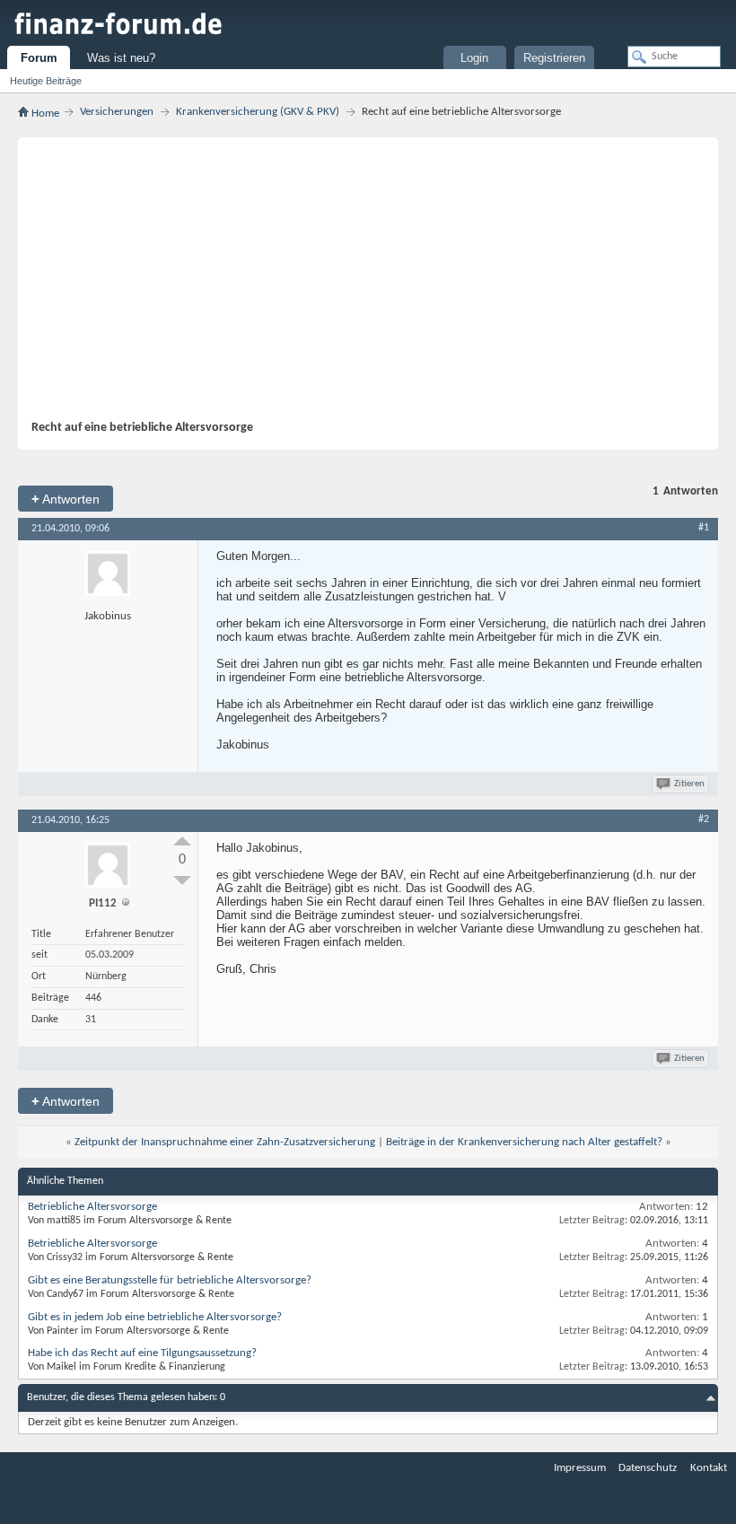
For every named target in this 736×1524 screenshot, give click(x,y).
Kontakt (708, 1468)
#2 (703, 819)
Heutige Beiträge (46, 80)
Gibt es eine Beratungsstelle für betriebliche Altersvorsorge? (169, 1280)
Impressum (580, 1468)
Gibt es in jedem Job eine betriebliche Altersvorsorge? (155, 1317)
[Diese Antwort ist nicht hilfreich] (182, 880)
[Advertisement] (381, 285)
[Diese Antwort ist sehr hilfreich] (182, 841)
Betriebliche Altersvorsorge (92, 1207)
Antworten (65, 498)
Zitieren (689, 784)
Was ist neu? (121, 58)
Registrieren (554, 58)
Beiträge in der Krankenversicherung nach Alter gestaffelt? (524, 1142)
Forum (39, 58)
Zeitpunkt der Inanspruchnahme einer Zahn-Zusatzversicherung (224, 1142)
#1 (703, 527)
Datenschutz (647, 1468)
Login (474, 58)
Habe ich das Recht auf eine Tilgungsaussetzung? (142, 1353)
